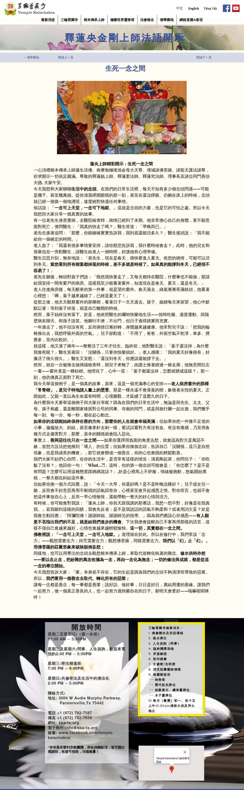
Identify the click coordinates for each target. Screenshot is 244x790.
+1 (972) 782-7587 (74, 713)
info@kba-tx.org (81, 727)
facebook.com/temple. (92, 732)
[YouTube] (236, 8)
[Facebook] (226, 8)
